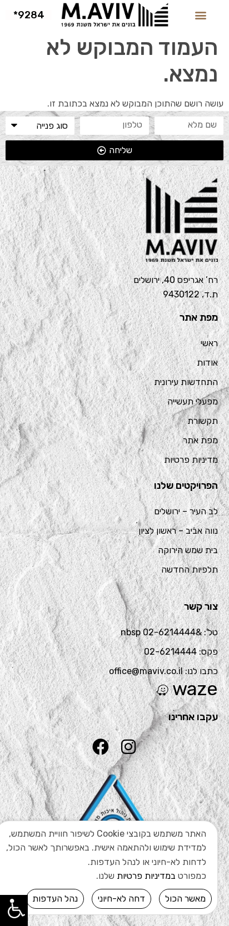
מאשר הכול (185, 898)
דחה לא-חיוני (121, 898)
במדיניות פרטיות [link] (146, 876)
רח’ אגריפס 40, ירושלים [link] (175, 280)
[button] (200, 15)
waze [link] (195, 688)
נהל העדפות (55, 898)
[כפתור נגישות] (14, 907)
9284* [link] (28, 15)
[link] (114, 14)
